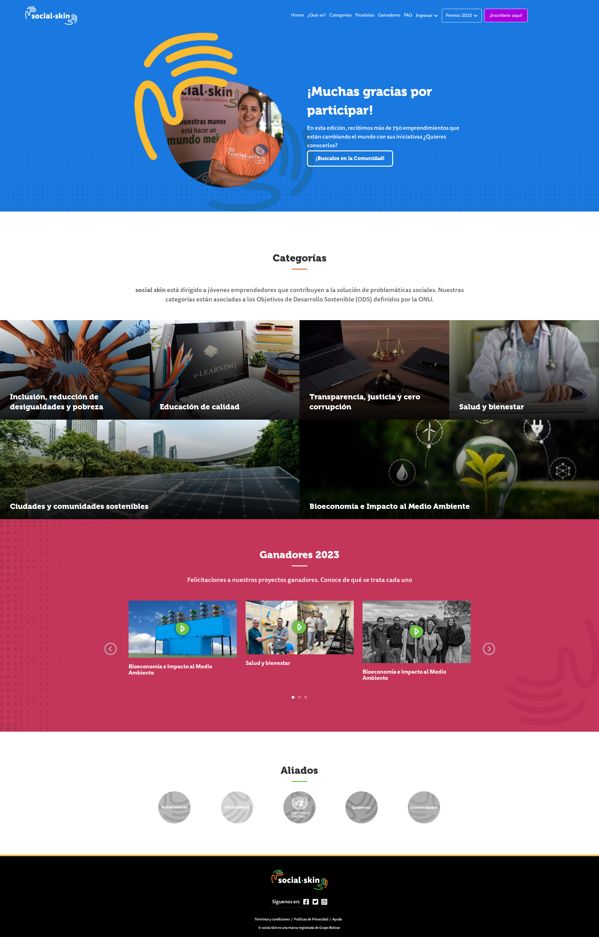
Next (488, 647)
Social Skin (51, 15)
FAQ (408, 15)
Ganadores (389, 15)
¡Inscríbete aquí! (505, 15)
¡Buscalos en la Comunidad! (350, 158)
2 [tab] (299, 697)
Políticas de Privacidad (311, 919)
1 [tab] (293, 697)
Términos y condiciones (272, 919)
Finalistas (364, 15)
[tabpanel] (182, 645)
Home (297, 15)
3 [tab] (305, 697)
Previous (110, 647)
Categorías (340, 15)
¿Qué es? (317, 15)
